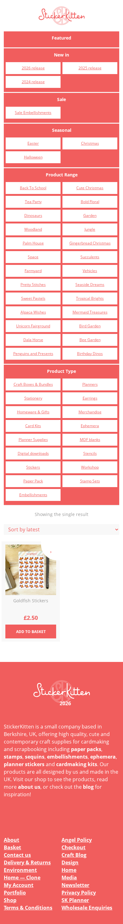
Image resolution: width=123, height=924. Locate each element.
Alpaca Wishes (33, 312)
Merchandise (90, 412)
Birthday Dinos (90, 353)
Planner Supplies (33, 439)
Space (33, 257)
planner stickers (24, 764)
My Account (18, 885)
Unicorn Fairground (33, 326)
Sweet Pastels (33, 298)
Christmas (90, 143)
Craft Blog (74, 854)
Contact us (17, 854)
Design (70, 862)
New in (61, 55)
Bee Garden (90, 339)
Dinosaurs (33, 215)
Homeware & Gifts (33, 412)
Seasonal (61, 130)
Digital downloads (33, 453)
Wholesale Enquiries (87, 907)
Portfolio (15, 892)
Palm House (33, 243)
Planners (90, 384)
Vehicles (90, 270)
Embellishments (33, 494)
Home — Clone (22, 877)
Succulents (89, 257)
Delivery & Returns (27, 862)
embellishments (67, 756)
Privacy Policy (79, 892)
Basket (12, 847)
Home (69, 870)
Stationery (33, 398)
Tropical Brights (90, 298)
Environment (20, 870)
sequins (34, 756)
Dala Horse (33, 339)
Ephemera (90, 425)
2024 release (33, 81)
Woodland (33, 229)
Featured (61, 38)
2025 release (90, 68)
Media (69, 877)
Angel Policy (77, 839)
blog (88, 786)
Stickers (33, 467)
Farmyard (33, 270)
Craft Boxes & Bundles (33, 384)
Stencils (90, 453)
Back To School (33, 188)
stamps (13, 756)
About (11, 839)
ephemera (103, 756)
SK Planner (75, 900)
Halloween (33, 157)
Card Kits (33, 425)
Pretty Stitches (33, 284)
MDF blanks (90, 439)
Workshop (90, 467)
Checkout (73, 847)
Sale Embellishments (33, 112)
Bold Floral (90, 201)
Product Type (61, 371)
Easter (33, 143)
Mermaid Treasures (90, 312)
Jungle (90, 229)
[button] (110, 15)
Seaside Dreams (89, 284)
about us (29, 786)
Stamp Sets (90, 481)
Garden (90, 215)
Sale (61, 99)
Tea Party (33, 201)
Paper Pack (33, 481)
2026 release (33, 68)
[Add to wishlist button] (50, 550)
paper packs (86, 749)
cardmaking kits (76, 764)
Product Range (62, 175)
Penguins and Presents (33, 353)
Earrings (90, 398)
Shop (10, 900)
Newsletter (75, 885)
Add (31, 631)
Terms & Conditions (28, 907)
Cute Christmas (89, 188)
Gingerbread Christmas (90, 243)
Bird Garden (90, 326)
